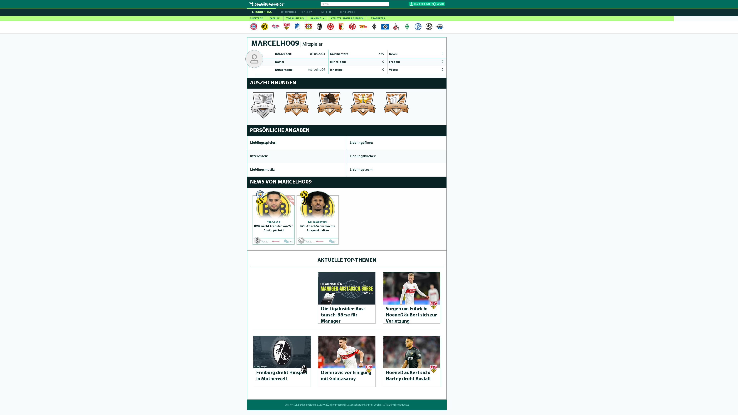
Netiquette (402, 404)
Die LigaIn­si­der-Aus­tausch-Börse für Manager (343, 315)
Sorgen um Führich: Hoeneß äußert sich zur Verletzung (411, 315)
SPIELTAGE (256, 18)
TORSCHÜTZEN (295, 18)
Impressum (338, 404)
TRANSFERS (378, 18)
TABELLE (274, 18)
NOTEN (326, 12)
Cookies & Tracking (384, 404)
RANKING (316, 18)
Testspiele (347, 12)
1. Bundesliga (262, 12)
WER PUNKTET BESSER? (296, 12)
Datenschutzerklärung (359, 404)
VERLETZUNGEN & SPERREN (347, 18)
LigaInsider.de (310, 404)
